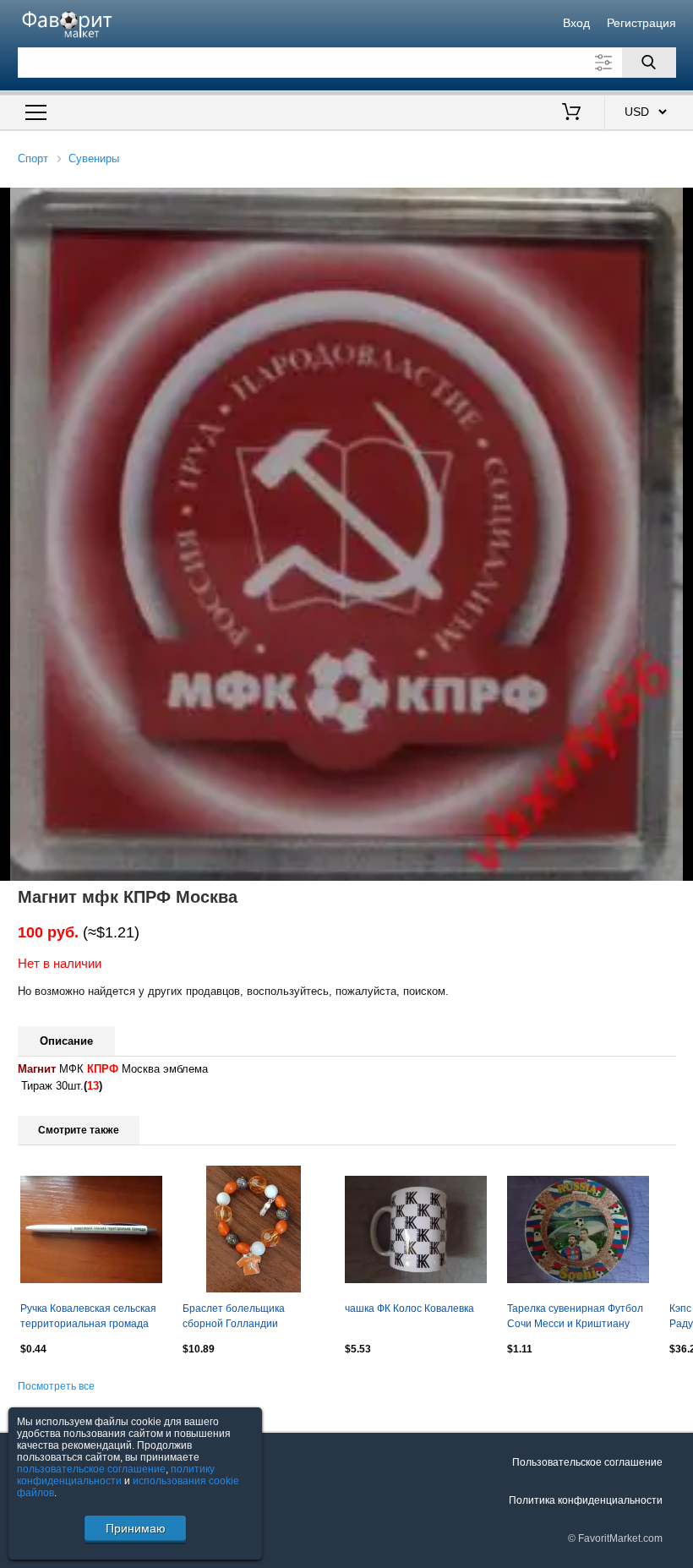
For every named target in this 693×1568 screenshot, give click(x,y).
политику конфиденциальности (116, 1475)
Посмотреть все (56, 1386)
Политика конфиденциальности (586, 1500)
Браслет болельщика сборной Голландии (234, 1316)
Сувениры (93, 158)
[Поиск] (649, 62)
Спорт (33, 158)
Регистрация (641, 23)
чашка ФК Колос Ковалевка (409, 1308)
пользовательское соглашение (91, 1469)
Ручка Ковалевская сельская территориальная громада (88, 1316)
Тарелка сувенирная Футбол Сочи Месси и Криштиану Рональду (575, 1318)
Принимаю (136, 1528)
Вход (576, 23)
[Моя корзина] (571, 113)
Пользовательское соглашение (587, 1462)
